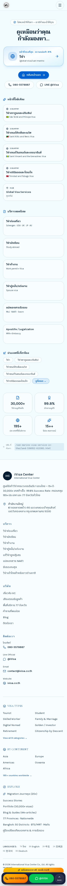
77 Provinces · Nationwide (18, 818)
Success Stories (12, 800)
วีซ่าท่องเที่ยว (10, 531)
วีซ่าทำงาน (9, 543)
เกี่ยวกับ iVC (9, 593)
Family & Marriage (46, 719)
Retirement (10, 731)
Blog (5, 617)
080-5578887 (21, 84)
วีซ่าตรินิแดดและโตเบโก (17, 381)
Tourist (7, 713)
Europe (39, 756)
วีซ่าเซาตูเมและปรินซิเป (28, 360)
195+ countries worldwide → (17, 775)
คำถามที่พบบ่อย (11, 611)
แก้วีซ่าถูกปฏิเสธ (12, 555)
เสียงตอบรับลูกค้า (12, 599)
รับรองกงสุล (10, 567)
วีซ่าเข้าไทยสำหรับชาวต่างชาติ (19, 573)
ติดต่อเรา (8, 623)
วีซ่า (8, 360)
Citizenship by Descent (49, 731)
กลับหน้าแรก (33, 75)
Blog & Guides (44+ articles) (19, 812)
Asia (5, 756)
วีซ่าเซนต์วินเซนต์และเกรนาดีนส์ (20, 374)
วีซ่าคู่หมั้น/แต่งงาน (13, 549)
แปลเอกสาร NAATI (13, 561)
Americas (8, 762)
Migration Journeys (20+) (22, 793)
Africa (6, 768)
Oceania (40, 762)
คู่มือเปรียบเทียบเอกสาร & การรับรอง (23, 830)
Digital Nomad (11, 725)
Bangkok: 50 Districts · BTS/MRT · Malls (26, 824)
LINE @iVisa (51, 84)
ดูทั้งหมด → (40, 381)
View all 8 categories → (15, 738)
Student (40, 713)
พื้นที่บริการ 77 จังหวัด (15, 605)
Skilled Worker (11, 719)
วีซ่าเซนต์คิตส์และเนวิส (16, 367)
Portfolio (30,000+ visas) (18, 806)
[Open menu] (60, 5)
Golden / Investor (45, 725)
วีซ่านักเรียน (9, 536)
